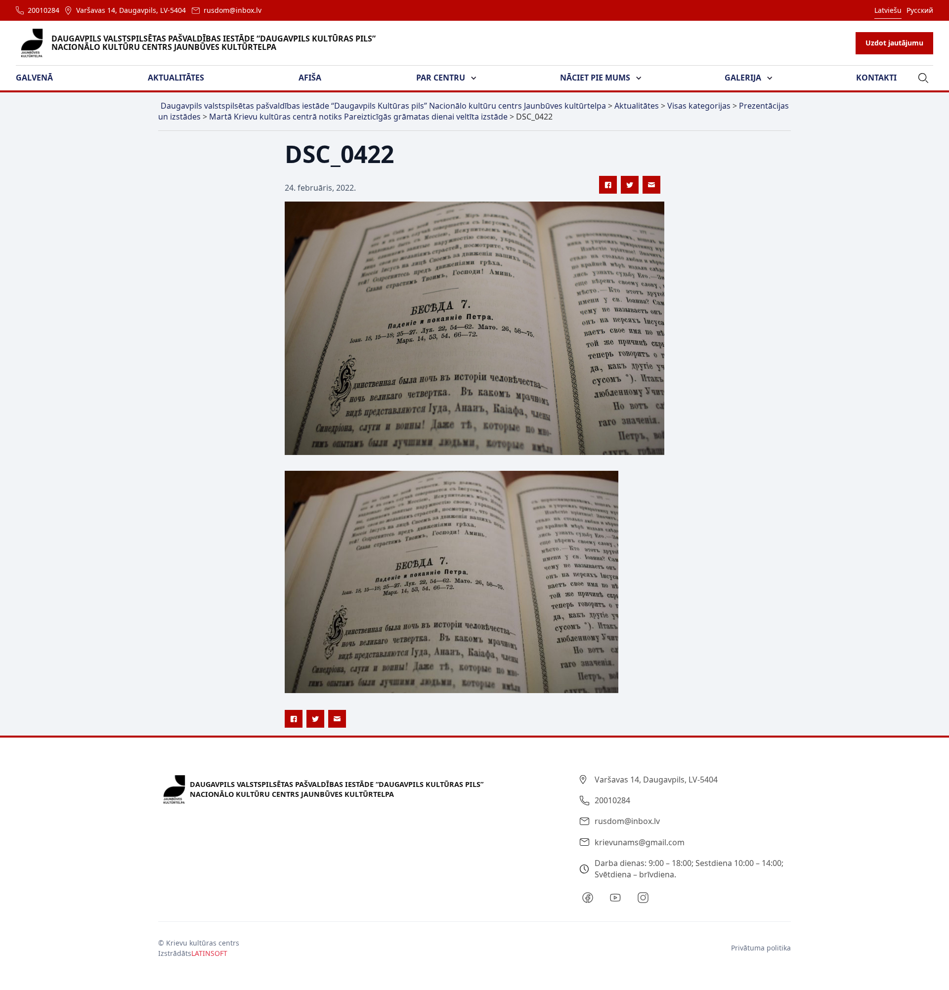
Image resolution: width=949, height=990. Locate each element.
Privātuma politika (761, 947)
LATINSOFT (209, 953)
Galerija (743, 77)
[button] (40, 78)
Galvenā (34, 77)
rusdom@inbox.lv (232, 10)
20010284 (43, 10)
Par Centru (440, 77)
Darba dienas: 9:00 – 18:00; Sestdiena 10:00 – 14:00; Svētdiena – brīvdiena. (689, 868)
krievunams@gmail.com (640, 842)
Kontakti (876, 77)
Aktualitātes (176, 77)
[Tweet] (630, 185)
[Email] (651, 185)
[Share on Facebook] (608, 185)
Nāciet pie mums (595, 77)
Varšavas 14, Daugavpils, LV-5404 (131, 10)
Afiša (310, 77)
